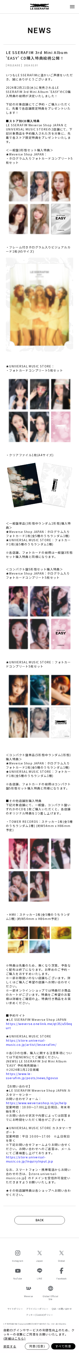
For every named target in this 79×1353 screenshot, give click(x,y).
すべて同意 (63, 1346)
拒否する (9, 1346)
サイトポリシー (15, 1308)
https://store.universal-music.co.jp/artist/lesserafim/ (31, 1042)
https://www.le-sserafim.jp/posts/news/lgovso (32, 1076)
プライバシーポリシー (37, 1308)
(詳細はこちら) (14, 1338)
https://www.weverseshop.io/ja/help (36, 1103)
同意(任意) (37, 1346)
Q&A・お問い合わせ (62, 1308)
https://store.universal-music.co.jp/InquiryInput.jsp (29, 1159)
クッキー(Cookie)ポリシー (39, 1314)
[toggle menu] (72, 6)
